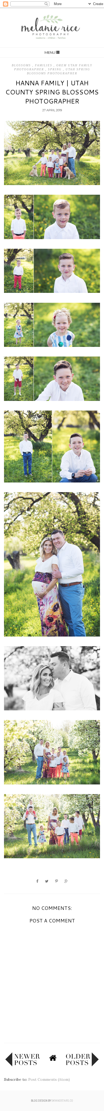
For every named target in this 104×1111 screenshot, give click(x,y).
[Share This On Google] (66, 881)
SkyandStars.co (62, 1100)
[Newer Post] (22, 1065)
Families (44, 65)
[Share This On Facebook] (37, 881)
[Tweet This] (46, 881)
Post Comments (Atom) (49, 1079)
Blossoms (22, 65)
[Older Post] (82, 1065)
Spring (55, 69)
